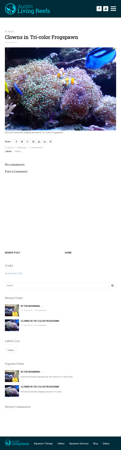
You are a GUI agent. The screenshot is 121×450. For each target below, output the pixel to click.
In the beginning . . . (32, 306)
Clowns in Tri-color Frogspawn (40, 321)
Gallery (17, 151)
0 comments (36, 147)
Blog (95, 443)
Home (68, 252)
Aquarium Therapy (43, 443)
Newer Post (12, 252)
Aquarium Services (79, 443)
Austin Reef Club (13, 273)
